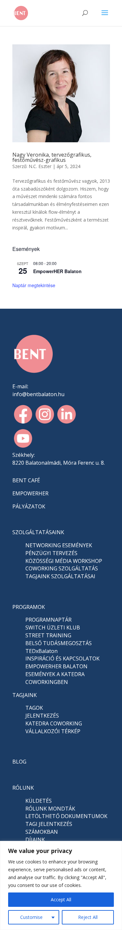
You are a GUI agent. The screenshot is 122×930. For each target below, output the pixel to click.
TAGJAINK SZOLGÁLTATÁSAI (60, 576)
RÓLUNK (23, 787)
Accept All (61, 899)
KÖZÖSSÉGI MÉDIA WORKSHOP (63, 561)
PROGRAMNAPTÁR (48, 619)
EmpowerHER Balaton (57, 271)
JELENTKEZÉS (42, 715)
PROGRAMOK (28, 607)
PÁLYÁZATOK (28, 506)
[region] (61, 885)
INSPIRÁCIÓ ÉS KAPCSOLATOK (62, 658)
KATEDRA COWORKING (53, 723)
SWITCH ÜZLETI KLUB (52, 627)
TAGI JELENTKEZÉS (48, 824)
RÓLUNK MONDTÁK (50, 808)
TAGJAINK (24, 695)
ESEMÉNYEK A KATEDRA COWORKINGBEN (55, 678)
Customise (31, 917)
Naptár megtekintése (33, 285)
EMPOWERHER (30, 493)
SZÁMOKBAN (41, 831)
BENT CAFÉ (26, 480)
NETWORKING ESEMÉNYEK (58, 545)
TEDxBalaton (41, 651)
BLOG (19, 761)
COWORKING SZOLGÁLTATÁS (61, 568)
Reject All (88, 917)
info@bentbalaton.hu (38, 394)
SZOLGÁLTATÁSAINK (38, 532)
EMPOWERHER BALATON (56, 666)
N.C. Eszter (40, 166)
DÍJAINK (35, 839)
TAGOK (34, 707)
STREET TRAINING (48, 635)
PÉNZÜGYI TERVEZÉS (51, 553)
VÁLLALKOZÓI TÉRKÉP (52, 731)
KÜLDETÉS (38, 800)
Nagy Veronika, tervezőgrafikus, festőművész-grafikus (51, 157)
